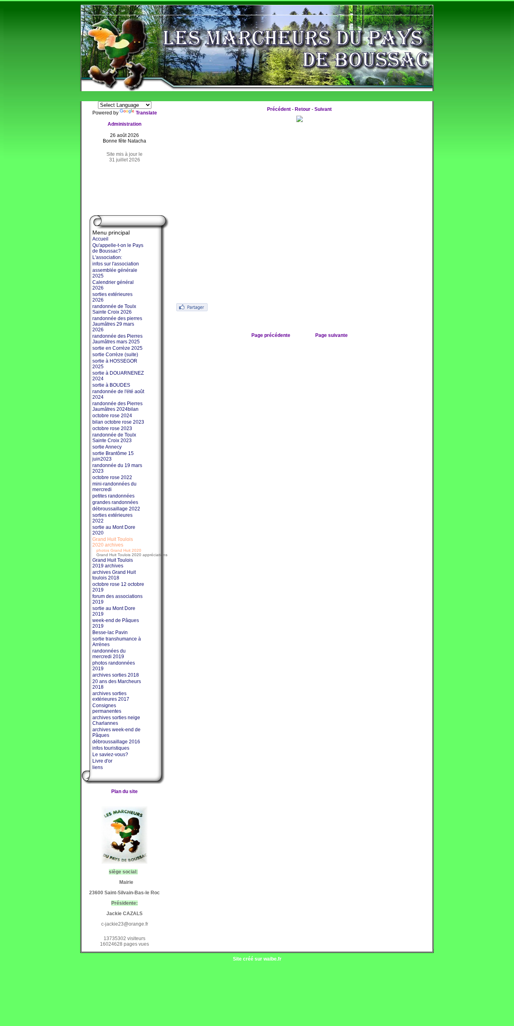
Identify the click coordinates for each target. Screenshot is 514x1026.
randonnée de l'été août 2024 (118, 394)
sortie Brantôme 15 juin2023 (113, 456)
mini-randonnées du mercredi (114, 486)
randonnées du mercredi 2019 (109, 653)
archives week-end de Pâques (116, 732)
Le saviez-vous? (110, 754)
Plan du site (124, 791)
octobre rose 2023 (112, 428)
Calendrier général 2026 (113, 285)
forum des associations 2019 (117, 599)
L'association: (107, 257)
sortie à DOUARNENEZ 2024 (118, 375)
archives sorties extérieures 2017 (110, 696)
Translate (146, 113)
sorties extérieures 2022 (112, 518)
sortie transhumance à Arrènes (116, 641)
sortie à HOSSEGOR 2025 (114, 363)
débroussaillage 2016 (116, 742)
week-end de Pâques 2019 (115, 623)
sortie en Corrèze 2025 (117, 348)
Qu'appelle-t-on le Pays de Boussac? (117, 248)
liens (97, 767)
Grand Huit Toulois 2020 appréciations (131, 555)
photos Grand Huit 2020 (118, 550)
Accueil (100, 239)
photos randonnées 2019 (113, 665)
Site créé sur (257, 959)
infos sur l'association (115, 264)
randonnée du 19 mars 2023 (117, 468)
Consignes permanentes (106, 708)
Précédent (279, 109)
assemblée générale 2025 (114, 273)
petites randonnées (113, 496)
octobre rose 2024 (112, 415)
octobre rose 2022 (112, 477)
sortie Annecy (107, 447)
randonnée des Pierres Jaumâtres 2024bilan (117, 406)
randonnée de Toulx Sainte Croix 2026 (114, 309)
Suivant (323, 109)
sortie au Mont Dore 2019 (113, 611)
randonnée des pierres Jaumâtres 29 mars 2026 (117, 324)
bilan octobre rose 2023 (118, 422)
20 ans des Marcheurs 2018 (116, 684)
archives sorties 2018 (115, 675)
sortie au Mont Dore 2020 (113, 530)
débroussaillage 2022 (116, 509)
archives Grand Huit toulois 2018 (114, 575)
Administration (124, 124)
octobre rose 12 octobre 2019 (118, 587)
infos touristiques (110, 748)
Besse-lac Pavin (110, 632)
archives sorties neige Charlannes (116, 720)
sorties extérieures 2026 (112, 297)
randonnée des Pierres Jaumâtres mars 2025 (117, 339)
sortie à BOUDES (111, 385)
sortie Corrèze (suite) (115, 354)
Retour (302, 109)
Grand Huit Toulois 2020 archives (112, 542)
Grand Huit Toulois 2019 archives (112, 563)
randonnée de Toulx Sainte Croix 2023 (114, 437)
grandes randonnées (115, 502)
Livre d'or (102, 761)
